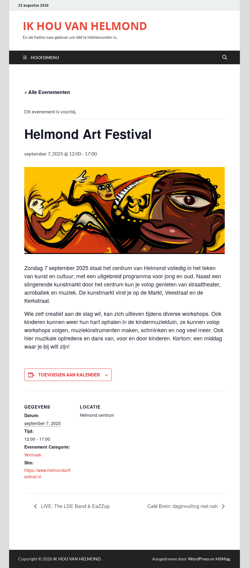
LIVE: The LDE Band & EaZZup (75, 506)
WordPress (198, 558)
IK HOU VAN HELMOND (85, 25)
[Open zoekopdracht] (224, 58)
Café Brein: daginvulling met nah (183, 506)
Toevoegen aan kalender (69, 375)
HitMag (223, 558)
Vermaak (32, 455)
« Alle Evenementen (47, 92)
